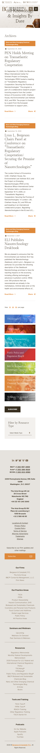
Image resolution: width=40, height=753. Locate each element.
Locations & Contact (20, 523)
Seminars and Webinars (20, 628)
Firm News (20, 580)
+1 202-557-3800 (22, 467)
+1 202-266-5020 (22, 470)
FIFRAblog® (20, 671)
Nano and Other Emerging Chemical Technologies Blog (17, 43)
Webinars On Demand (20, 636)
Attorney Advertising (20, 534)
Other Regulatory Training (20, 712)
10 (10, 307)
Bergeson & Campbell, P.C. (20, 572)
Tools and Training (20, 699)
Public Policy (20, 616)
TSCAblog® (20, 668)
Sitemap (20, 539)
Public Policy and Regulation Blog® (20, 674)
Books (20, 689)
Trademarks (20, 536)
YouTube (20, 737)
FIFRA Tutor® (20, 707)
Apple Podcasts (20, 732)
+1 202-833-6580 (22, 472)
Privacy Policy (20, 526)
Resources (20, 648)
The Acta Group (20, 575)
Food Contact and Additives (20, 610)
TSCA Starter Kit (20, 715)
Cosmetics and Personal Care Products (20, 608)
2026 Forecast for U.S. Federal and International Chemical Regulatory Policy (20, 663)
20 (13, 307)
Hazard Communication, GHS (20, 602)
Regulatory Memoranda (20, 653)
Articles (20, 687)
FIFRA (20, 597)
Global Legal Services (20, 613)
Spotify (20, 734)
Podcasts (20, 724)
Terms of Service (20, 531)
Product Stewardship (20, 600)
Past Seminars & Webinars (20, 638)
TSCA (20, 595)
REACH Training (20, 709)
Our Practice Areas (20, 590)
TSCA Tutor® (20, 704)
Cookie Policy (20, 528)
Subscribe (12, 409)
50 (16, 307)
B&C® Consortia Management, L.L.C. (20, 577)
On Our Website (20, 729)
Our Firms (20, 568)
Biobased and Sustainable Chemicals (20, 605)
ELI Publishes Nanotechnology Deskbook (16, 244)
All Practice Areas (20, 618)
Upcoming (20, 633)
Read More (9, 111)
